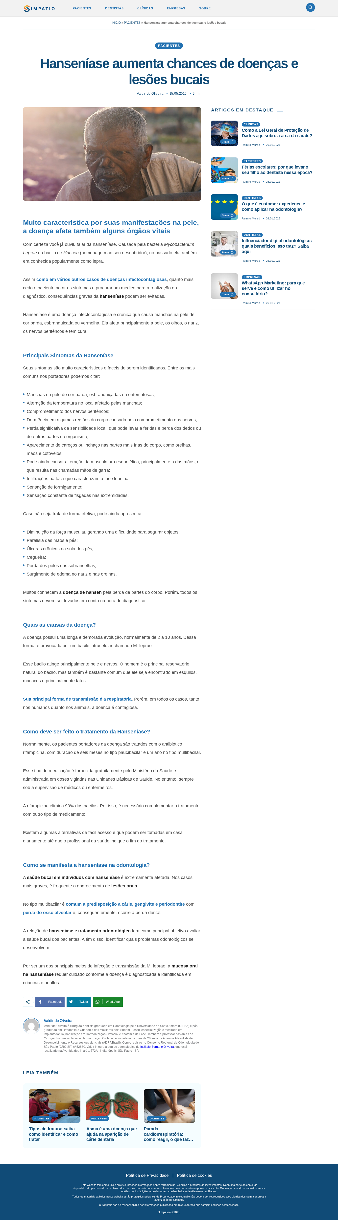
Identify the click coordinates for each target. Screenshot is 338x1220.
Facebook (55, 1002)
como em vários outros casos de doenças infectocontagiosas (101, 279)
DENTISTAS (114, 8)
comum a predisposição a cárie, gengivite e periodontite (125, 904)
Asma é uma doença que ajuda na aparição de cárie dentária (111, 1134)
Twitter (83, 1002)
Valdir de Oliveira (150, 93)
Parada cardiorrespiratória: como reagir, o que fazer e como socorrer (168, 1134)
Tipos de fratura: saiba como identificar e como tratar (53, 1134)
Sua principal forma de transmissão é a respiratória (77, 699)
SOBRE (205, 8)
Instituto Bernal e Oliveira (157, 1047)
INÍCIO (116, 22)
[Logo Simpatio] (39, 7)
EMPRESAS (176, 8)
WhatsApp (113, 1002)
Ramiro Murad (251, 144)
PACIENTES (82, 8)
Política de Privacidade (147, 1175)
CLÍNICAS (145, 8)
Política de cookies (194, 1175)
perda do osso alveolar (47, 912)
